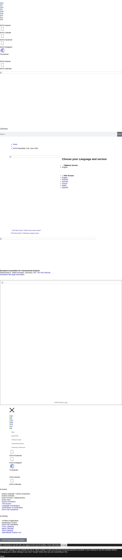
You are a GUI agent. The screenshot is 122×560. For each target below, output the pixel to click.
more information (53, 545)
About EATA (14, 436)
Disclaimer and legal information (12, 275)
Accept (64, 545)
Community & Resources (18, 447)
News (12, 432)
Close (2, 556)
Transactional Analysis (17, 443)
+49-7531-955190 (43, 273)
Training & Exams (16, 439)
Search (119, 134)
